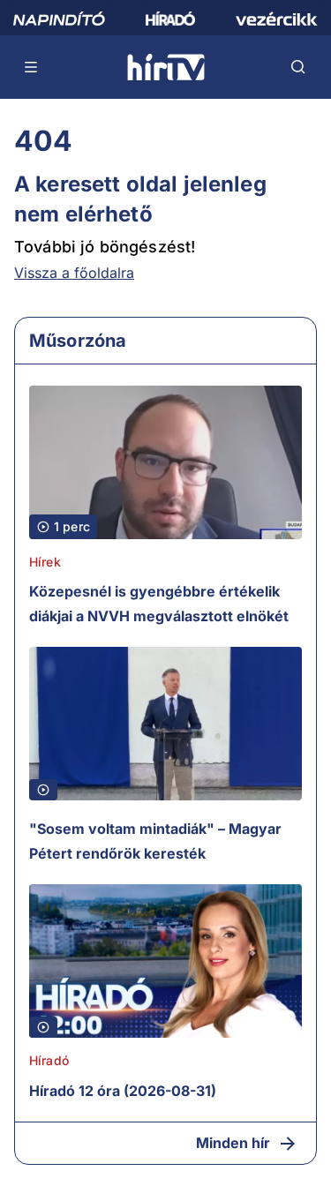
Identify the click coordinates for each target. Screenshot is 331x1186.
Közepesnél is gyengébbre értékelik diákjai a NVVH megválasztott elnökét (159, 603)
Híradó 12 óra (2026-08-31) (122, 1091)
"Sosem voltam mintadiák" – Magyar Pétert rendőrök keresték (155, 841)
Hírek (45, 561)
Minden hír (233, 1143)
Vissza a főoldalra (74, 273)
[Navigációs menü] (31, 67)
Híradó (49, 1060)
